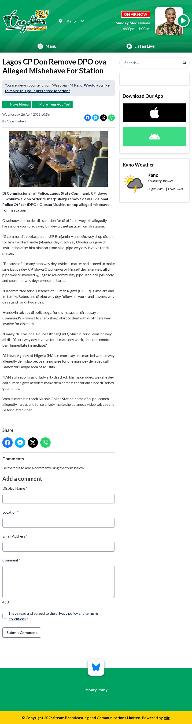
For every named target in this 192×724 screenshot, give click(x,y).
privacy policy (66, 613)
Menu (50, 46)
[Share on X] (103, 117)
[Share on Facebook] (87, 117)
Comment (11, 560)
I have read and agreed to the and (53, 616)
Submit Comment (22, 632)
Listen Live (144, 46)
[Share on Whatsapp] (111, 117)
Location (10, 512)
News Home (19, 104)
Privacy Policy (96, 689)
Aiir (167, 717)
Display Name (14, 488)
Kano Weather (138, 164)
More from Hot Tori (54, 104)
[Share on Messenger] (95, 117)
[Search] (184, 62)
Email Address (15, 536)
